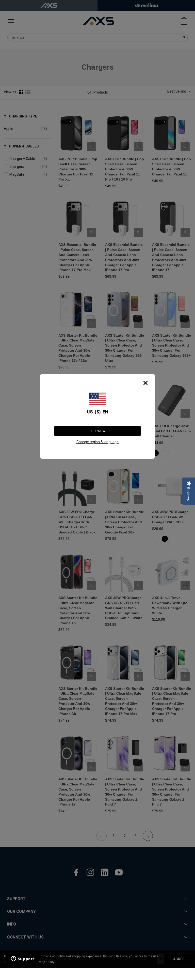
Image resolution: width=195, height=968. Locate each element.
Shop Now (97, 431)
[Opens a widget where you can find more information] (22, 959)
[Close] (145, 383)
